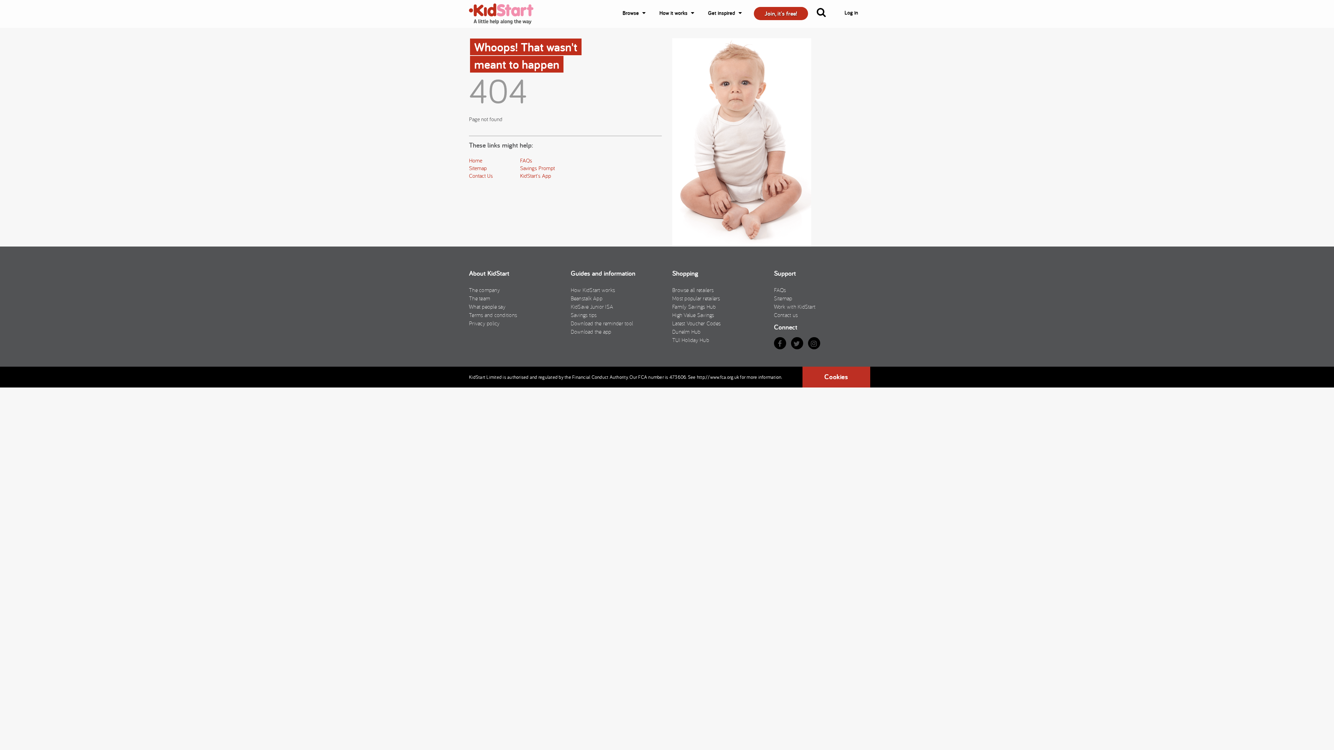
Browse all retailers (693, 289)
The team (479, 298)
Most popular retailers (696, 298)
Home (475, 160)
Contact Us (481, 175)
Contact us (786, 314)
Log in (851, 12)
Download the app (591, 331)
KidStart (505, 13)
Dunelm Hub (686, 331)
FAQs (526, 160)
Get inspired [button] (721, 13)
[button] (825, 14)
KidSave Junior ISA (592, 306)
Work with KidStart (795, 306)
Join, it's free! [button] (781, 13)
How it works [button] (673, 13)
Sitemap (478, 168)
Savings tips (584, 314)
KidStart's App (535, 175)
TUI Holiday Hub (690, 339)
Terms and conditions (493, 314)
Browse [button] (631, 13)
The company (484, 289)
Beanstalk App (586, 298)
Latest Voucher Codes (696, 323)
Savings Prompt (537, 168)
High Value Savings (693, 314)
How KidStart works (593, 289)
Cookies (836, 376)
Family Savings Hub (694, 306)
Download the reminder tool (602, 323)
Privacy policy (484, 323)
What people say (487, 306)
